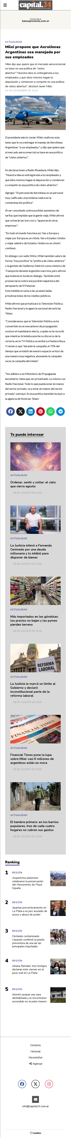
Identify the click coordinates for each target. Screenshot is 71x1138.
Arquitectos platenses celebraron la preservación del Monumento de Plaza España (27, 883)
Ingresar (37, 1064)
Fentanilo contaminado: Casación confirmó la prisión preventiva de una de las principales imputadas (28, 941)
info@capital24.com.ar (35, 1106)
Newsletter (36, 1057)
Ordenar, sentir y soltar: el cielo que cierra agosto (33, 484)
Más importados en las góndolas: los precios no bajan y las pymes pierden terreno (34, 621)
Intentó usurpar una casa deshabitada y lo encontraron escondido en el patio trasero (29, 998)
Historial (35, 1051)
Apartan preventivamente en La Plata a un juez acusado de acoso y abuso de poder (29, 911)
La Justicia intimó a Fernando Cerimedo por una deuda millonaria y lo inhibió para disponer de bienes (31, 551)
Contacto (35, 1045)
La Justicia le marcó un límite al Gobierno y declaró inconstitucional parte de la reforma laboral (32, 690)
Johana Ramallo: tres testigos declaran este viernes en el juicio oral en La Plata (29, 969)
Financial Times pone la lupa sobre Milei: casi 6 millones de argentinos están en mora (32, 759)
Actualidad (13, 42)
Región (17, 872)
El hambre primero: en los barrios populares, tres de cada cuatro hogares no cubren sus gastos (34, 826)
